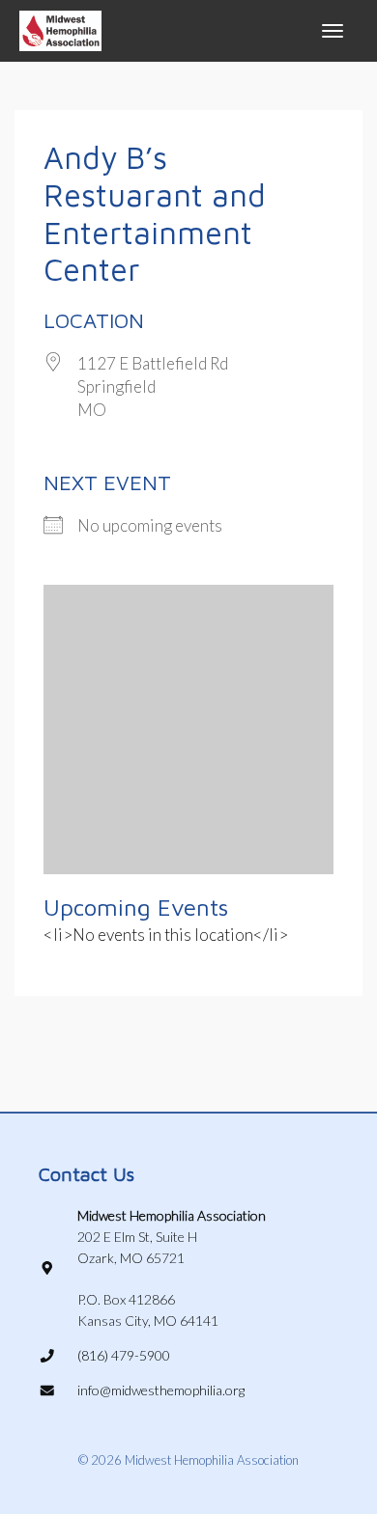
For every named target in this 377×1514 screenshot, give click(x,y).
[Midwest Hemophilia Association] (60, 28)
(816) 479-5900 (123, 1355)
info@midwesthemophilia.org (161, 1390)
